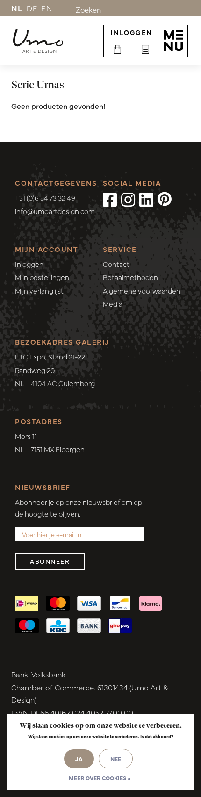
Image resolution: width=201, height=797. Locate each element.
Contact (116, 264)
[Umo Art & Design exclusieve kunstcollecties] (38, 41)
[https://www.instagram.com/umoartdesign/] (128, 199)
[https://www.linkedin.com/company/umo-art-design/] (146, 199)
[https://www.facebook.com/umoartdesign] (110, 199)
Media (112, 304)
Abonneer (50, 561)
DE (32, 8)
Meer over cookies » (99, 778)
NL (17, 8)
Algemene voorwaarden (141, 290)
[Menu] (173, 41)
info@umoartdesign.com (55, 211)
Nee (115, 758)
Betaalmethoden (130, 277)
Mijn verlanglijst (39, 290)
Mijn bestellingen (42, 277)
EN (46, 8)
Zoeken (88, 9)
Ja (79, 758)
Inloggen (131, 32)
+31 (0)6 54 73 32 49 (45, 197)
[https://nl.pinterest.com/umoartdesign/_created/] (165, 199)
